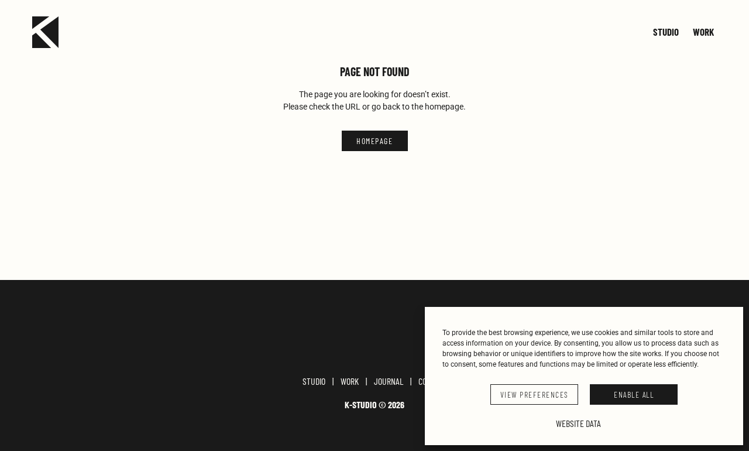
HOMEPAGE (374, 141)
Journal (388, 381)
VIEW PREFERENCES (534, 394)
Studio (666, 32)
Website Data (578, 423)
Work (703, 32)
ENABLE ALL (634, 394)
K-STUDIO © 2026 (374, 404)
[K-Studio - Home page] (45, 32)
